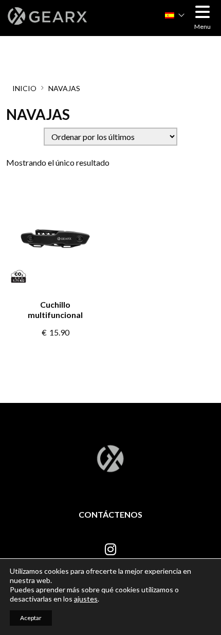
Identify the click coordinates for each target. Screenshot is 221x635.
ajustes (86, 598)
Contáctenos (110, 514)
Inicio (24, 88)
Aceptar (31, 618)
